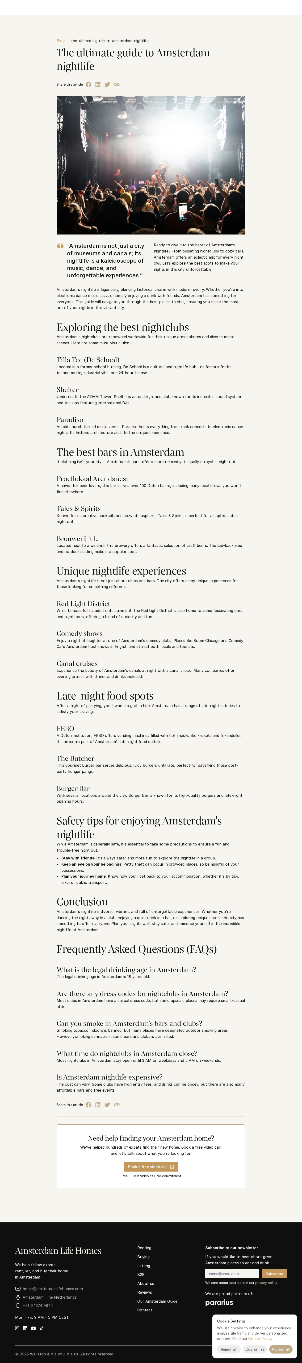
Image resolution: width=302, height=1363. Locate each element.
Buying (143, 1256)
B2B (141, 1274)
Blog (61, 40)
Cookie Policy (259, 1338)
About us (145, 1283)
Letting (143, 1265)
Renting (144, 1247)
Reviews (144, 1292)
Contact (144, 1310)
